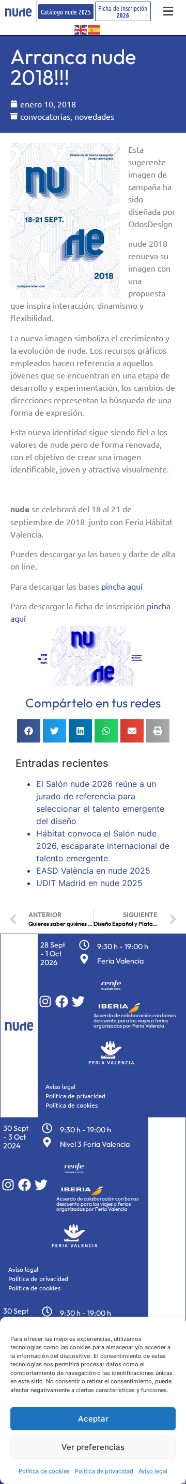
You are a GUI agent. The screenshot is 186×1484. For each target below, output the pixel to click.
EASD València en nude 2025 (93, 870)
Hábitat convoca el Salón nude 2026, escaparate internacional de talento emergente (102, 845)
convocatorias (45, 116)
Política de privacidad (104, 1471)
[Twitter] (78, 1001)
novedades (94, 116)
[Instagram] (45, 1001)
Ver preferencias (93, 1447)
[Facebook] (61, 1001)
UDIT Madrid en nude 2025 (89, 883)
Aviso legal (152, 1471)
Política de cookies (44, 1471)
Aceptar (93, 1419)
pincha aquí (122, 586)
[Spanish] (94, 29)
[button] (168, 11)
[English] (81, 29)
